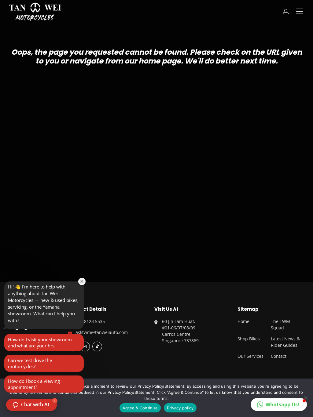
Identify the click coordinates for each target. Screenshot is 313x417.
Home (243, 321)
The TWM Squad (280, 324)
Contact (278, 356)
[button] (279, 404)
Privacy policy (180, 407)
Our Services (250, 356)
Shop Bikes (249, 339)
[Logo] (35, 12)
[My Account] (286, 11)
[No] (305, 398)
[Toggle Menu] (301, 11)
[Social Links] (97, 346)
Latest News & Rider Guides (285, 342)
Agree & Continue (140, 407)
